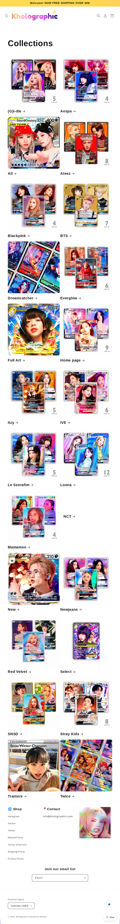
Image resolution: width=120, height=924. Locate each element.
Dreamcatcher (20, 298)
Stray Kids (69, 734)
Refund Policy (15, 837)
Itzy (11, 423)
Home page (70, 360)
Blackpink (17, 236)
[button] (6, 15)
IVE (63, 423)
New (12, 609)
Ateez (65, 173)
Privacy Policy (16, 858)
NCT (67, 516)
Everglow (68, 298)
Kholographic (22, 917)
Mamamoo (17, 547)
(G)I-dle (14, 111)
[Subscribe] (84, 878)
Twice (65, 796)
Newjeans (69, 609)
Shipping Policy (16, 851)
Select (66, 672)
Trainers (15, 796)
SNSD (13, 734)
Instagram (13, 816)
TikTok (11, 830)
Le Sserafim (19, 485)
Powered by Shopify (38, 917)
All (10, 173)
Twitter (12, 823)
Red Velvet (17, 672)
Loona (66, 485)
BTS (64, 236)
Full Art (14, 360)
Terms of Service (17, 844)
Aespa (66, 111)
